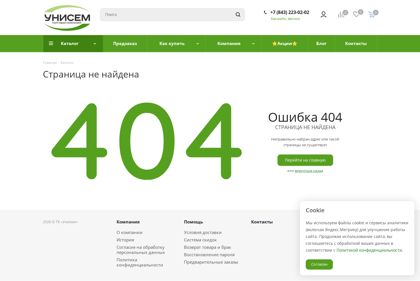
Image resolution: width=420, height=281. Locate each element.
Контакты (262, 222)
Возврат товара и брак (207, 247)
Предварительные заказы (211, 262)
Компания (128, 222)
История (125, 240)
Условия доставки (203, 232)
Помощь (193, 222)
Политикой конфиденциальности (369, 250)
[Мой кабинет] (324, 14)
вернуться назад (309, 170)
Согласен (319, 264)
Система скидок (200, 240)
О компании (130, 232)
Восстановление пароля (209, 254)
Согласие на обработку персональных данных (141, 249)
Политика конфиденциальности (140, 262)
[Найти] (238, 14)
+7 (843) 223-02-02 (289, 12)
